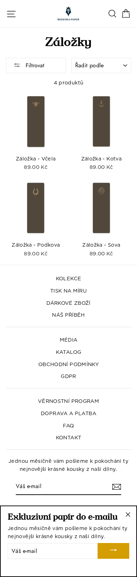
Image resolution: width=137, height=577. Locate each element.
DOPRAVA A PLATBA (68, 413)
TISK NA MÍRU (68, 291)
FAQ (68, 425)
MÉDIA (69, 340)
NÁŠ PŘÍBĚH (68, 315)
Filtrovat (34, 65)
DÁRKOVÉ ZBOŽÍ (68, 303)
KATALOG (68, 352)
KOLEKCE (68, 278)
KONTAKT (68, 437)
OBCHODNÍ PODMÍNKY (68, 364)
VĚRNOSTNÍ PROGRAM (68, 401)
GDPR (68, 376)
